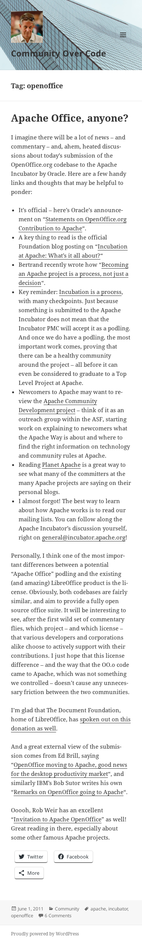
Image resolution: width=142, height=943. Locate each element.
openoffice (22, 915)
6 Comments (58, 915)
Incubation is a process (90, 292)
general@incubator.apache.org (83, 537)
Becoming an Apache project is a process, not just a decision (73, 273)
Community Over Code (58, 53)
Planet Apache (61, 464)
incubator (118, 908)
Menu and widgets (123, 42)
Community (67, 908)
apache (98, 908)
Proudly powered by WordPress (45, 933)
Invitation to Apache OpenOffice (57, 819)
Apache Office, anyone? (69, 118)
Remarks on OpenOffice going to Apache (68, 792)
